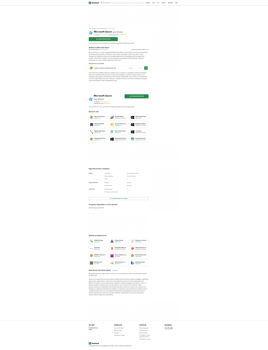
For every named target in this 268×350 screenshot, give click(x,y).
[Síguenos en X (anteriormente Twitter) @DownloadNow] (169, 328)
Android (163, 2)
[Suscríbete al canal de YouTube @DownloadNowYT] (171, 328)
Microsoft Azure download (95, 207)
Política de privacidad (143, 328)
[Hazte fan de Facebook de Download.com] (166, 328)
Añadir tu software (118, 330)
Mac (154, 2)
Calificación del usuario (114, 34)
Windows (148, 2)
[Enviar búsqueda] (101, 3)
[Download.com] (94, 3)
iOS (158, 2)
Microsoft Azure (108, 31)
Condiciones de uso (143, 330)
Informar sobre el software (119, 198)
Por (97, 34)
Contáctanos (116, 332)
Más (176, 2)
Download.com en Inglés (119, 335)
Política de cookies (143, 332)
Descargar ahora (104, 39)
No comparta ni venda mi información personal (144, 336)
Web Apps (170, 2)
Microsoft (116, 270)
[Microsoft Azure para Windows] (91, 33)
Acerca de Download (118, 328)
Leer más (147, 49)
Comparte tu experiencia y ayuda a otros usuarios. (122, 43)
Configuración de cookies (144, 339)
